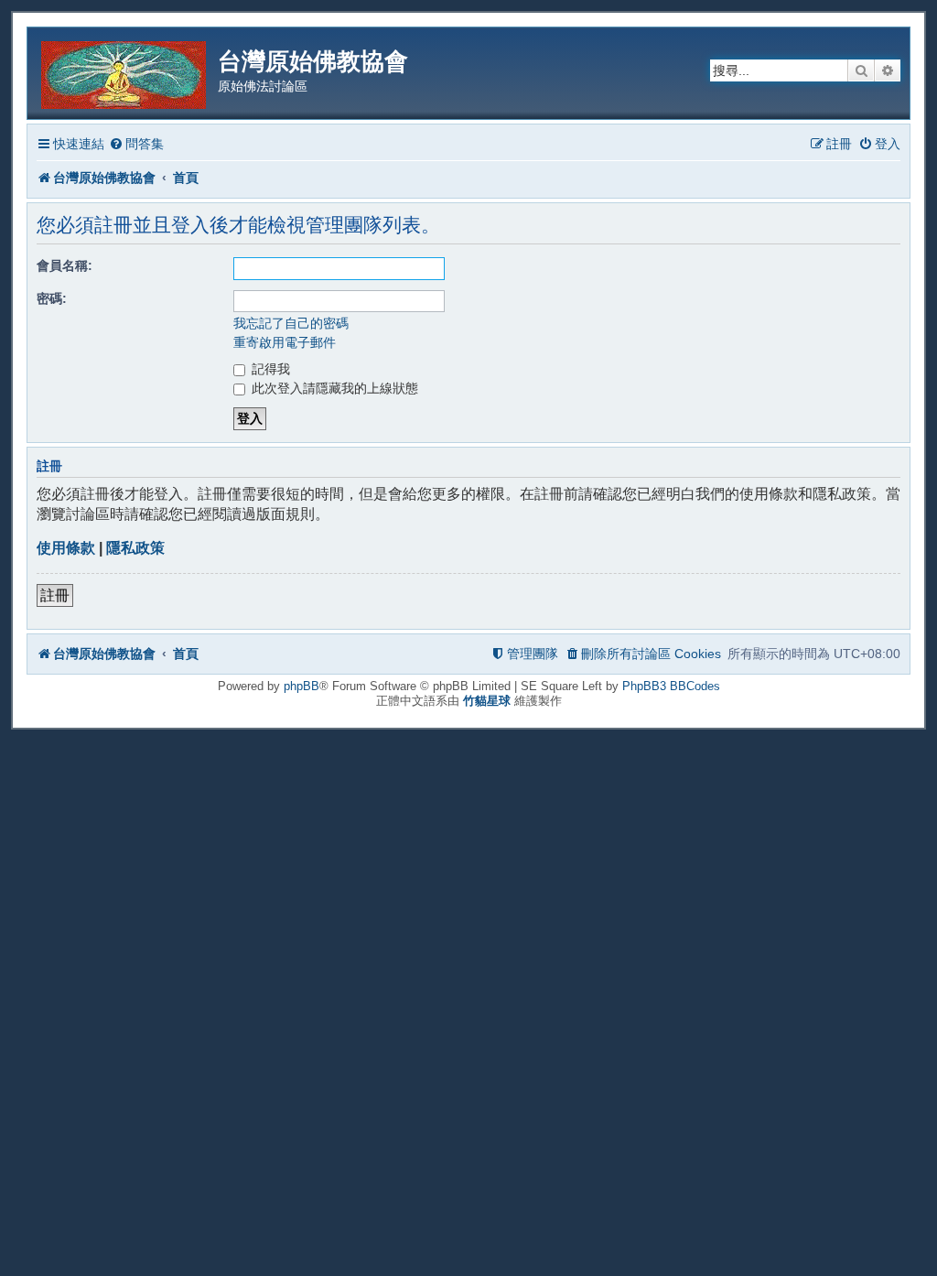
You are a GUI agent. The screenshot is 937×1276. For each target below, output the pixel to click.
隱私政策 (135, 548)
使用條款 (66, 548)
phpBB (301, 686)
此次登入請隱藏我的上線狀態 (333, 388)
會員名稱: (64, 265)
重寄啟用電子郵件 (284, 342)
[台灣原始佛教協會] (125, 72)
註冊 (55, 595)
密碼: (52, 298)
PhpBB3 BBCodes (671, 686)
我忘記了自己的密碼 (291, 323)
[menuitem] (136, 144)
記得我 (269, 369)
